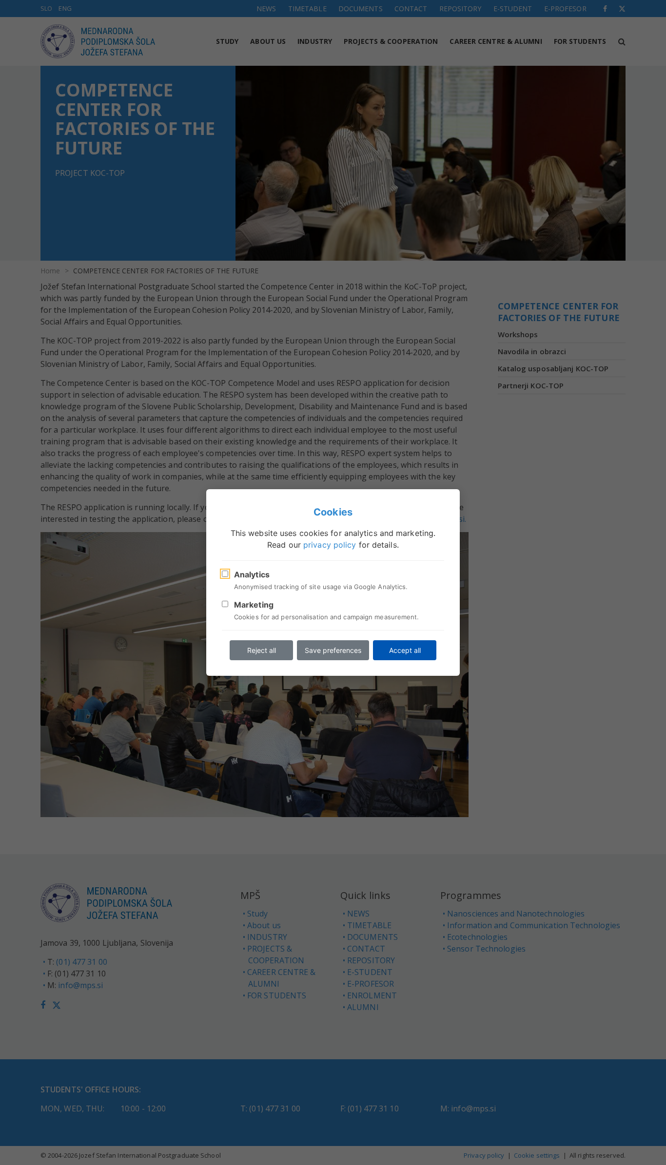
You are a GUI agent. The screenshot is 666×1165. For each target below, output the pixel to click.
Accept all (405, 650)
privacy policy (329, 545)
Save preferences (333, 650)
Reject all (261, 650)
